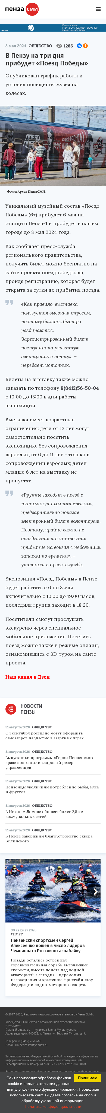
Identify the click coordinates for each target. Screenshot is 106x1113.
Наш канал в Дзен (27, 677)
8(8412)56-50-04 (80, 388)
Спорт (17, 934)
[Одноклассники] (85, 45)
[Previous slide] (12, 892)
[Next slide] (94, 892)
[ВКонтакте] (79, 45)
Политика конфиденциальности (53, 1106)
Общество (40, 46)
